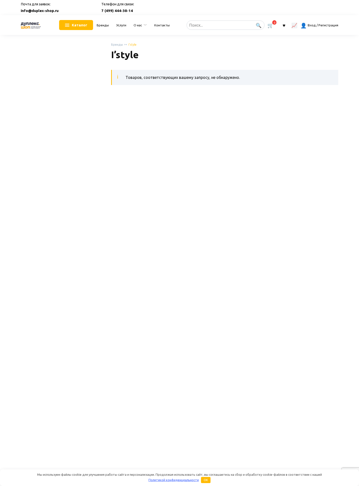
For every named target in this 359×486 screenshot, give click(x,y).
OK (206, 480)
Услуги (121, 25)
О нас (138, 25)
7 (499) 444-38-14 (117, 11)
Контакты (162, 25)
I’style (132, 44)
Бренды (103, 25)
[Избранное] (283, 25)
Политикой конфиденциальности (173, 480)
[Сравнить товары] (294, 25)
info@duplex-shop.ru (40, 11)
